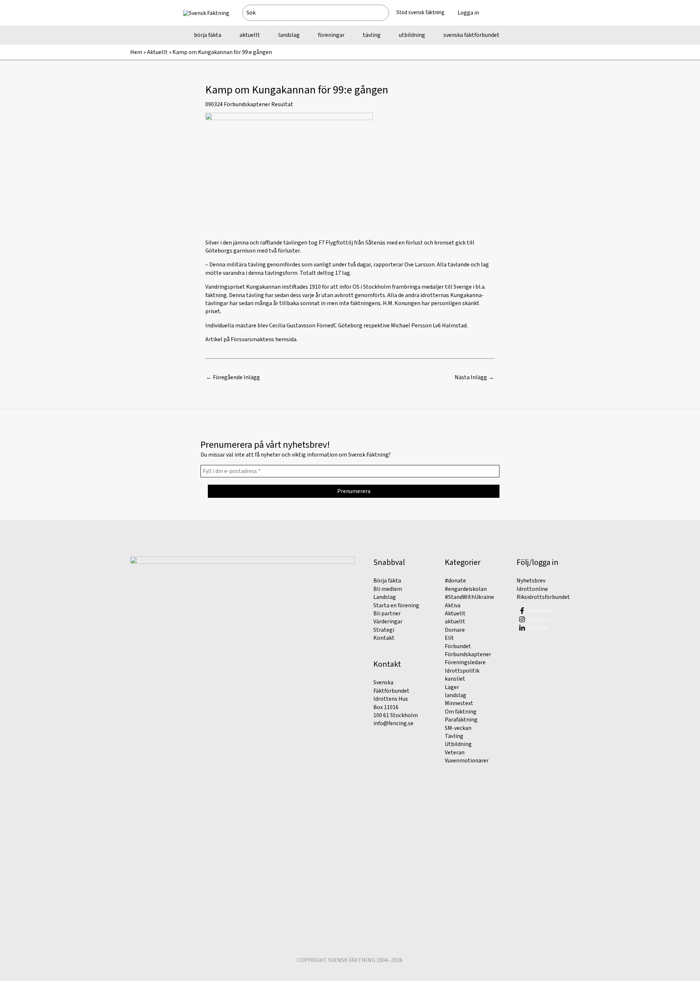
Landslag (384, 597)
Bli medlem (387, 589)
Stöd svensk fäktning (420, 12)
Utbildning (458, 744)
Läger (452, 687)
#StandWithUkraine (469, 597)
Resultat (282, 104)
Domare (455, 630)
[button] (501, 13)
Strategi (383, 630)
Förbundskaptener (247, 104)
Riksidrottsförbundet (543, 597)
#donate (455, 581)
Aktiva (452, 605)
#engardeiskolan (466, 589)
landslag (455, 695)
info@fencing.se (393, 723)
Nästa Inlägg (474, 377)
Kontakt (383, 638)
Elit (449, 638)
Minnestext (459, 703)
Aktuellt (157, 52)
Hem (136, 52)
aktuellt (455, 622)
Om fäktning (461, 712)
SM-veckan (458, 728)
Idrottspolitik (462, 671)
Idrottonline (532, 589)
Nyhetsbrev (531, 581)
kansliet (455, 679)
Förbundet (458, 646)
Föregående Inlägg (233, 377)
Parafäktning (461, 720)
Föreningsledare (465, 662)
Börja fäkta (387, 581)
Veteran (454, 753)
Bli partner (387, 613)
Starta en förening (396, 605)
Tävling (454, 736)
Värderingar (387, 622)
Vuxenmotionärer (467, 761)
